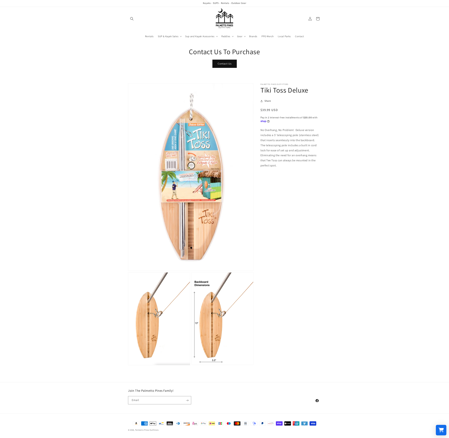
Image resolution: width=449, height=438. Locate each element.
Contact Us (225, 63)
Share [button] (267, 100)
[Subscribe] (187, 400)
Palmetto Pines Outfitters (147, 430)
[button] (132, 19)
